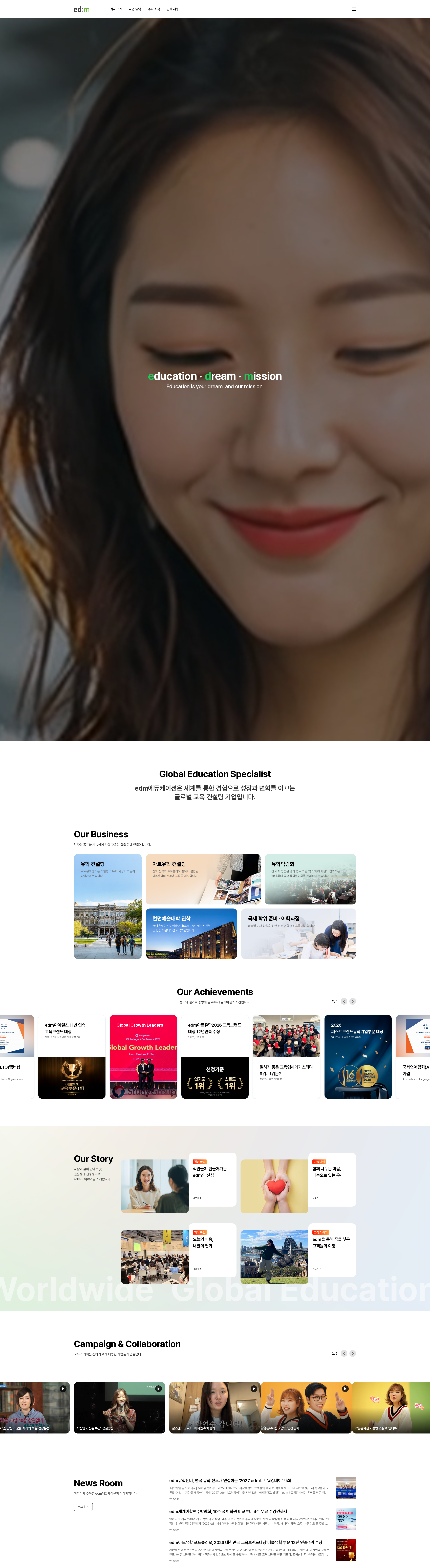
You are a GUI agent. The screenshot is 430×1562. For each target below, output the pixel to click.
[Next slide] (352, 1001)
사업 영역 (135, 9)
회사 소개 (116, 9)
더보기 (81, 1506)
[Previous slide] (344, 1001)
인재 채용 (173, 9)
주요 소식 (154, 9)
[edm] (81, 9)
